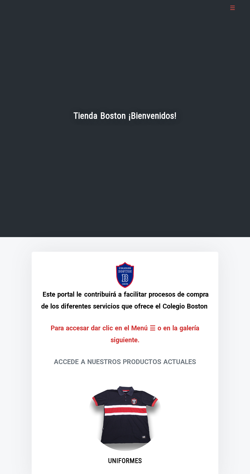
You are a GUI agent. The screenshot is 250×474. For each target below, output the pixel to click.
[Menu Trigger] (232, 8)
